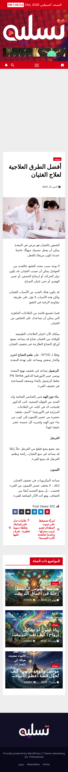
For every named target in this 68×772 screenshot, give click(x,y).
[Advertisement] (34, 105)
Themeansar (36, 756)
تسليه (21, 764)
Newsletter (33, 764)
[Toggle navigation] (37, 65)
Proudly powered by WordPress (22, 753)
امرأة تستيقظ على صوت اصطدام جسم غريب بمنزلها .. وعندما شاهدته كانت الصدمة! (46, 529)
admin (27, 600)
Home (46, 764)
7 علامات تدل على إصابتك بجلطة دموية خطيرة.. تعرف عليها (21, 527)
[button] (12, 65)
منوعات (57, 159)
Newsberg (59, 753)
